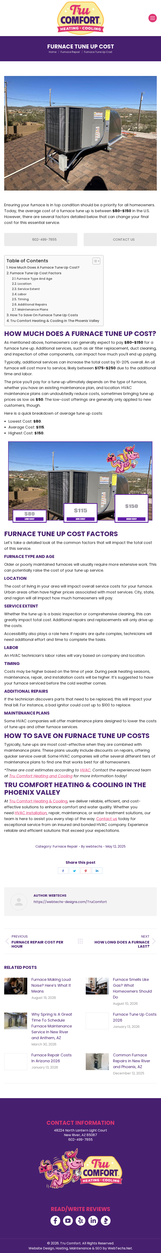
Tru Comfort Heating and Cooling (41, 776)
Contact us (106, 818)
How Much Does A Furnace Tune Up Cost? (44, 267)
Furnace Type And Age (34, 279)
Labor (22, 294)
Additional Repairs (32, 304)
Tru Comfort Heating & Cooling (38, 801)
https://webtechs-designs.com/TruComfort (70, 901)
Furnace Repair (65, 846)
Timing (23, 299)
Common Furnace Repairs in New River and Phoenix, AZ (131, 1060)
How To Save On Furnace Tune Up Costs (44, 315)
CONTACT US (123, 239)
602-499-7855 (44, 239)
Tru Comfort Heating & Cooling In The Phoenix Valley (54, 320)
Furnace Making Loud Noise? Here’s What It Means (51, 985)
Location (24, 284)
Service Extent (29, 289)
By (91, 846)
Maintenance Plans (33, 309)
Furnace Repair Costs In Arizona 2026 (51, 1058)
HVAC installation (31, 812)
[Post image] (15, 986)
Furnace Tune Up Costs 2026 (135, 1017)
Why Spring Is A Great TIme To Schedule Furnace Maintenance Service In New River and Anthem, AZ (51, 1026)
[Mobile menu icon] (152, 18)
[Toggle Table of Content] (94, 261)
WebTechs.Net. (120, 1248)
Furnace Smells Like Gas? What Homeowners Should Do (132, 988)
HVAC (85, 770)
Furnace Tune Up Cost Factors (35, 273)
